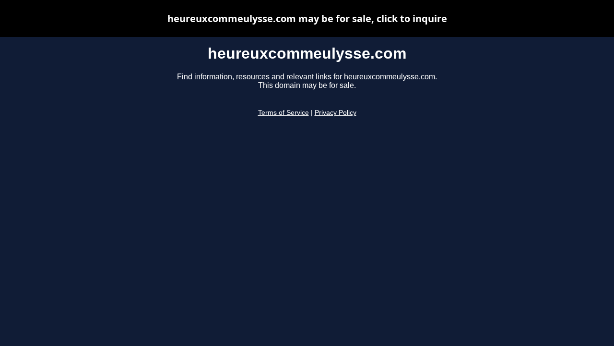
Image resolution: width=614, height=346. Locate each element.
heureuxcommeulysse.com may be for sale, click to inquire (307, 18)
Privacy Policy (335, 112)
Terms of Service (283, 112)
